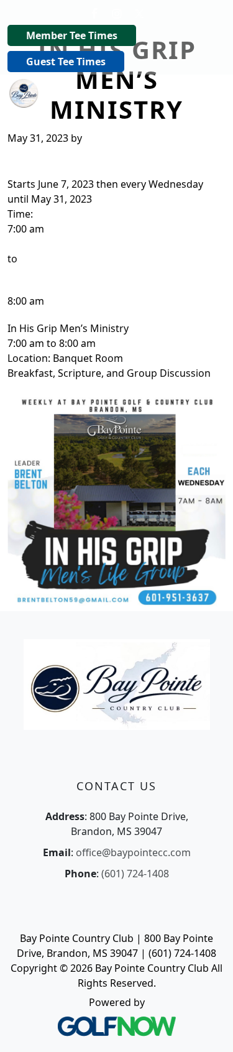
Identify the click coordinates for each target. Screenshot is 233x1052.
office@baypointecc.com (133, 852)
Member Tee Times (71, 35)
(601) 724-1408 (135, 873)
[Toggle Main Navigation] (208, 92)
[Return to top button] (208, 1028)
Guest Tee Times (66, 61)
